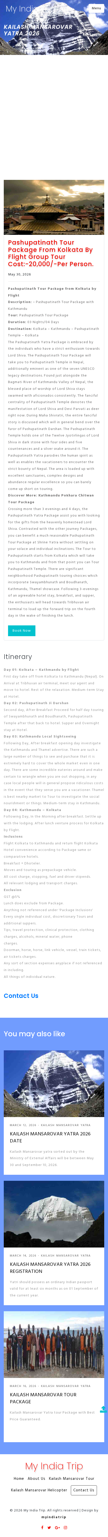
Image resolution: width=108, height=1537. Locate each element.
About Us (36, 1479)
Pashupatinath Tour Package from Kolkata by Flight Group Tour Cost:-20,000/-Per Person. (51, 253)
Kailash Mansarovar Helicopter (39, 1490)
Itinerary (18, 656)
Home (82, 29)
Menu (96, 8)
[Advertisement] (54, 111)
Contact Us (87, 37)
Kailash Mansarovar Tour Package (43, 1399)
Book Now (22, 631)
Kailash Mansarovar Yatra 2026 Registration (50, 1268)
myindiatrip (54, 1517)
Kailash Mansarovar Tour (71, 1479)
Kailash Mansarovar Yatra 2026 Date (50, 1138)
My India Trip (30, 9)
